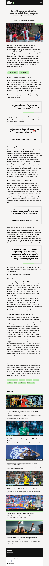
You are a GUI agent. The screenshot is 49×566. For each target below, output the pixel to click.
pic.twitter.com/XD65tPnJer (29, 213)
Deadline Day (15, 380)
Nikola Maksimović (22, 382)
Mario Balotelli (36, 380)
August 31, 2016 (33, 220)
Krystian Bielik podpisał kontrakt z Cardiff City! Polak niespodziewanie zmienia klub (22, 463)
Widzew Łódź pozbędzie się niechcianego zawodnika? (22, 489)
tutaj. (31, 274)
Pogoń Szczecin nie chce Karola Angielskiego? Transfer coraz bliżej (24, 439)
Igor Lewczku (22, 380)
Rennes (28, 382)
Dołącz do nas (10, 552)
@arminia (25, 212)
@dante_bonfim (19, 129)
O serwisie (9, 550)
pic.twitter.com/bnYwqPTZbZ (24, 132)
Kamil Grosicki (28, 380)
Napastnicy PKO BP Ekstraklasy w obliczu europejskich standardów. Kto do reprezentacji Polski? (22, 538)
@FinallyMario (29, 129)
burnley (9, 380)
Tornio (33, 382)
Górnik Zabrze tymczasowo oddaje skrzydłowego (20, 513)
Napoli (15, 382)
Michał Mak (10, 382)
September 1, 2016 (31, 139)
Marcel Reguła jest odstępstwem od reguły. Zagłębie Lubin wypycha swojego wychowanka (22, 412)
